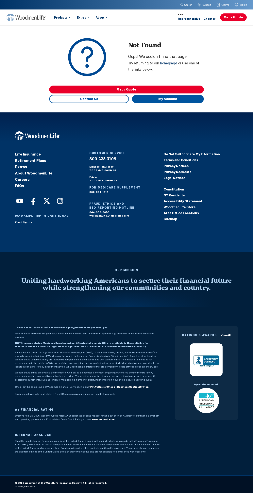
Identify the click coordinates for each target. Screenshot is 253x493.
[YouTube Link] (19, 200)
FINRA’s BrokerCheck (101, 386)
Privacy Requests (177, 172)
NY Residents (174, 195)
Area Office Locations (181, 213)
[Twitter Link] (46, 200)
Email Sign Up (23, 222)
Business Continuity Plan (133, 386)
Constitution (174, 189)
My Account (167, 99)
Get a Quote (233, 17)
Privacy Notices (176, 166)
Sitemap (170, 219)
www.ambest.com (103, 419)
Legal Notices (174, 178)
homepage (168, 63)
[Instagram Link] (59, 200)
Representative (189, 18)
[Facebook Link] (32, 200)
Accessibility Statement (183, 201)
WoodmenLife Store (179, 207)
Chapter (209, 18)
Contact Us (89, 99)
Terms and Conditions (181, 160)
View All (226, 335)
